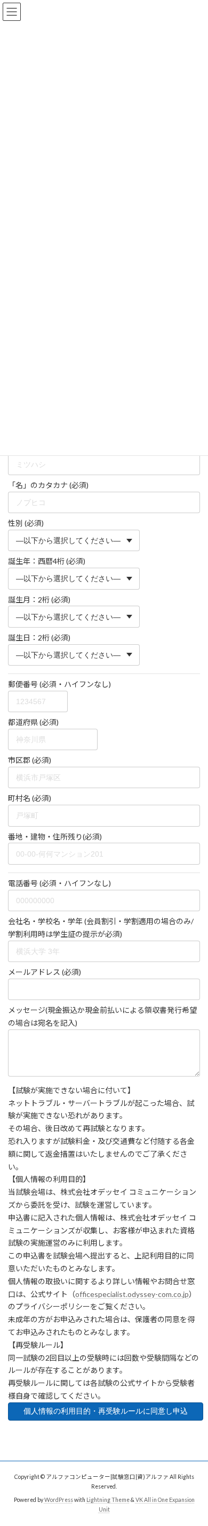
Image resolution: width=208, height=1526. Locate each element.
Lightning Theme (108, 1500)
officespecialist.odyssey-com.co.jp (132, 1294)
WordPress (58, 1500)
